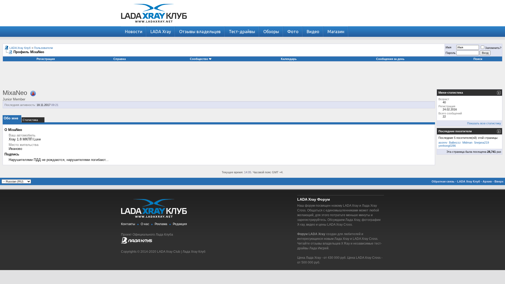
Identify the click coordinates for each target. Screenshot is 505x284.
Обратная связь (443, 181)
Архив (487, 181)
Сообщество (199, 58)
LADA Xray (160, 31)
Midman (467, 142)
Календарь (289, 58)
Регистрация (46, 58)
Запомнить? (493, 47)
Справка (119, 58)
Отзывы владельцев (200, 31)
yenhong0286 (447, 145)
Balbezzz (455, 142)
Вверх (498, 181)
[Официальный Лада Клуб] (136, 243)
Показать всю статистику (484, 123)
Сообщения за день (390, 58)
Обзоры (271, 31)
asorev (442, 142)
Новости (133, 31)
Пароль (451, 52)
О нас (145, 224)
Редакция (180, 224)
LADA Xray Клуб (20, 47)
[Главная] (154, 25)
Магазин (335, 31)
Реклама (161, 224)
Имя (448, 47)
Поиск (477, 58)
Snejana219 (481, 142)
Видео (313, 31)
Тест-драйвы (242, 31)
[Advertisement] (252, 77)
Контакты (128, 224)
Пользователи (43, 47)
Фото (293, 31)
